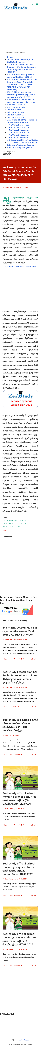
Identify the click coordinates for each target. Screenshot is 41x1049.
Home (10, 57)
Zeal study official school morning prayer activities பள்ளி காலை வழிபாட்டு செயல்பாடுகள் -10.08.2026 (19, 869)
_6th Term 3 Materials (18, 137)
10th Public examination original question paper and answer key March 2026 (21, 94)
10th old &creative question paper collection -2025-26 (20, 75)
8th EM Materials (15, 117)
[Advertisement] (20, 31)
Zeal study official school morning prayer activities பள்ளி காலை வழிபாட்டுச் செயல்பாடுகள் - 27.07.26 (19, 798)
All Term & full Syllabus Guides (22, 140)
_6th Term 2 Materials (18, 130)
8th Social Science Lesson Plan (20, 266)
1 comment (14, 707)
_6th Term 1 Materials (18, 127)
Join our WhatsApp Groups (20, 145)
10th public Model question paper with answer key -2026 (21, 100)
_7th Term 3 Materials (18, 135)
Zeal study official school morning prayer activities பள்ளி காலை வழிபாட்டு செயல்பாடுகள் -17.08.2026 (19, 939)
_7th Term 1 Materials (18, 125)
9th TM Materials (15, 109)
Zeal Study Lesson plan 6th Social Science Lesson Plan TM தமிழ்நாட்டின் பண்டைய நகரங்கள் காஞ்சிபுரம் (20, 677)
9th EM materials (15, 112)
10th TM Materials (16, 104)
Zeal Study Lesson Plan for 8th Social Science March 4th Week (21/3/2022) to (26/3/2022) (16, 523)
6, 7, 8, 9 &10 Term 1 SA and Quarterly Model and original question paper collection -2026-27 (21, 68)
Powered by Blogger (22, 1040)
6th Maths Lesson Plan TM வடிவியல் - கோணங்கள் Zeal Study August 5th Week (20, 631)
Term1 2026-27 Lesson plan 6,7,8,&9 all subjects (20, 60)
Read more (34, 659)
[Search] (32, 4)
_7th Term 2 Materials (18, 132)
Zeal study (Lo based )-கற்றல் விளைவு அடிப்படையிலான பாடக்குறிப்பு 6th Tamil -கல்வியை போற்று (20, 725)
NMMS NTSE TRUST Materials (22, 142)
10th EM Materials (16, 107)
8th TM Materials (15, 114)
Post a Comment (17, 659)
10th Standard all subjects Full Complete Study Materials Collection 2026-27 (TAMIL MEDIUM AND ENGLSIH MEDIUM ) (22, 84)
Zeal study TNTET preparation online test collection (22, 121)
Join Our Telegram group (19, 147)
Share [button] (5, 530)
